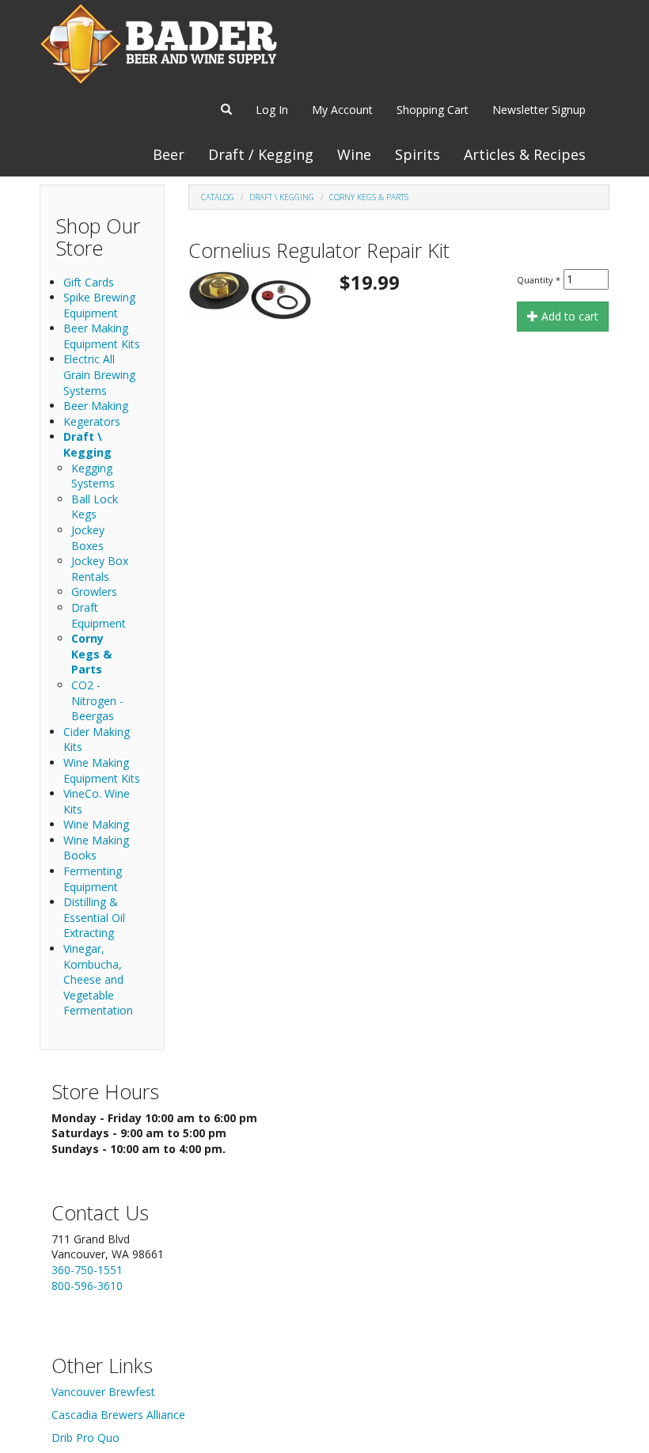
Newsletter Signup (539, 109)
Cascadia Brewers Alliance (118, 1414)
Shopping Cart (433, 109)
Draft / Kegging (260, 154)
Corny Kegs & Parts (91, 654)
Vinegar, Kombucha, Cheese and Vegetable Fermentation (98, 979)
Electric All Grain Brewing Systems (99, 374)
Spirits (417, 154)
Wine (354, 154)
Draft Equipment (98, 615)
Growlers (94, 591)
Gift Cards (88, 282)
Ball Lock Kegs (94, 506)
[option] (250, 295)
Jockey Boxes (87, 537)
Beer (168, 154)
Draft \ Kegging (87, 444)
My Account (342, 109)
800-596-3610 (87, 1285)
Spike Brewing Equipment (99, 305)
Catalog (217, 197)
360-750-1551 (87, 1269)
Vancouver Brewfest (103, 1391)
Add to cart (568, 316)
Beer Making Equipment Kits (101, 336)
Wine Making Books (96, 848)
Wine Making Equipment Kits (101, 770)
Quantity (538, 280)
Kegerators (91, 421)
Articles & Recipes (525, 154)
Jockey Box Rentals (99, 568)
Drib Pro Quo (85, 1437)
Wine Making (96, 824)
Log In (272, 109)
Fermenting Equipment (92, 878)
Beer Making (95, 405)
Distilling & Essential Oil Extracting (94, 917)
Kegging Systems (93, 476)
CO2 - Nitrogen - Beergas (97, 700)
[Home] (158, 44)
